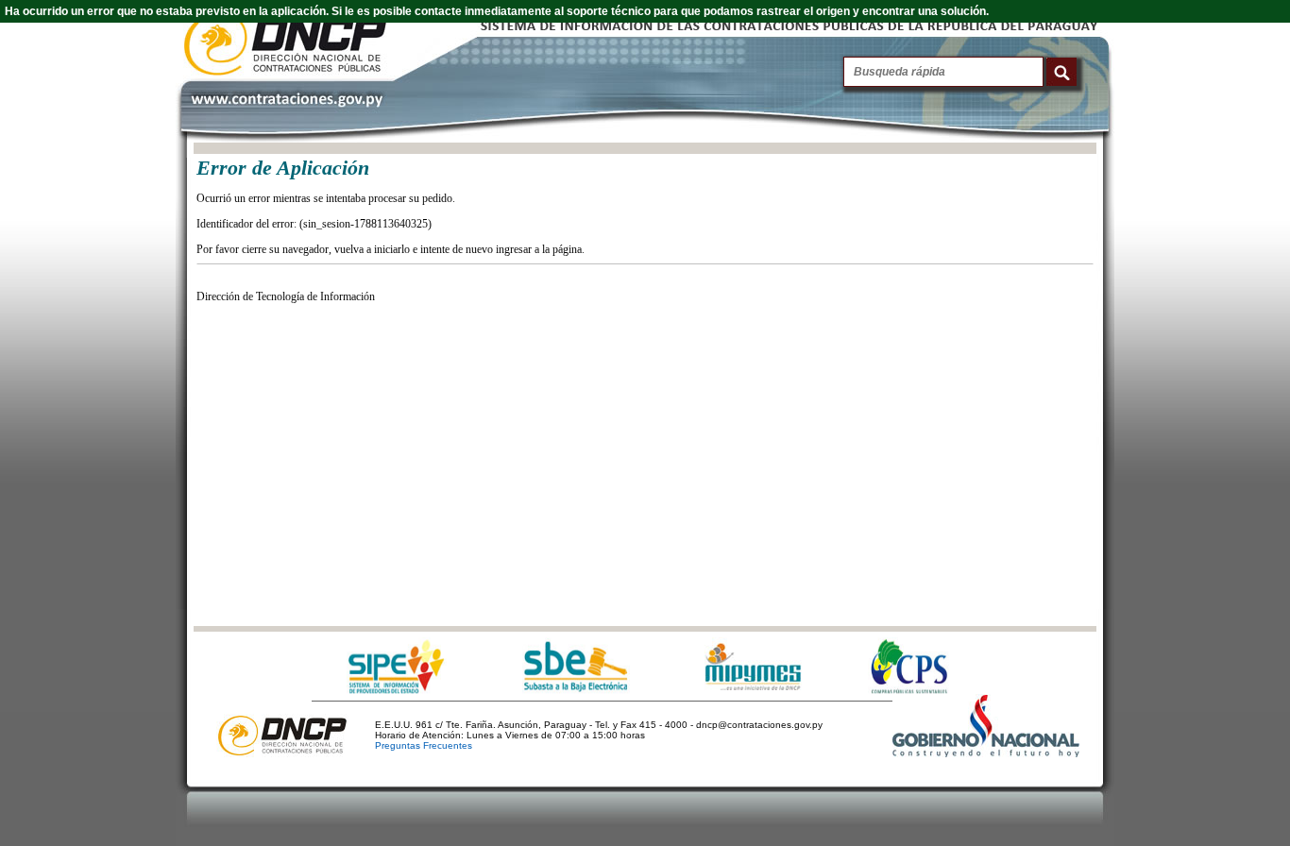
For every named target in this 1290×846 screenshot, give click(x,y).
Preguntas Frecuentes (423, 745)
